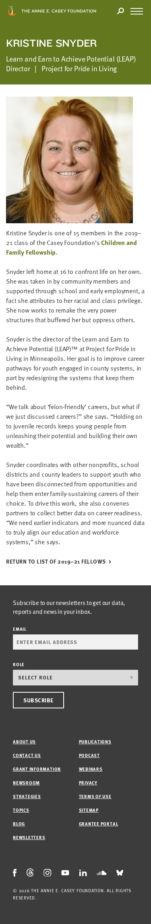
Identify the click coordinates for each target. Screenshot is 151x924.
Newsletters (29, 837)
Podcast (89, 755)
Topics (21, 810)
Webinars (91, 769)
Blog (19, 823)
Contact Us (27, 755)
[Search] (120, 11)
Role (19, 664)
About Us (24, 741)
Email (20, 629)
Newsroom (26, 782)
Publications (95, 741)
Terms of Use (95, 796)
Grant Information (37, 769)
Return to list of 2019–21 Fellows (56, 561)
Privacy (88, 782)
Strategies (27, 796)
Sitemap (89, 810)
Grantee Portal (98, 823)
